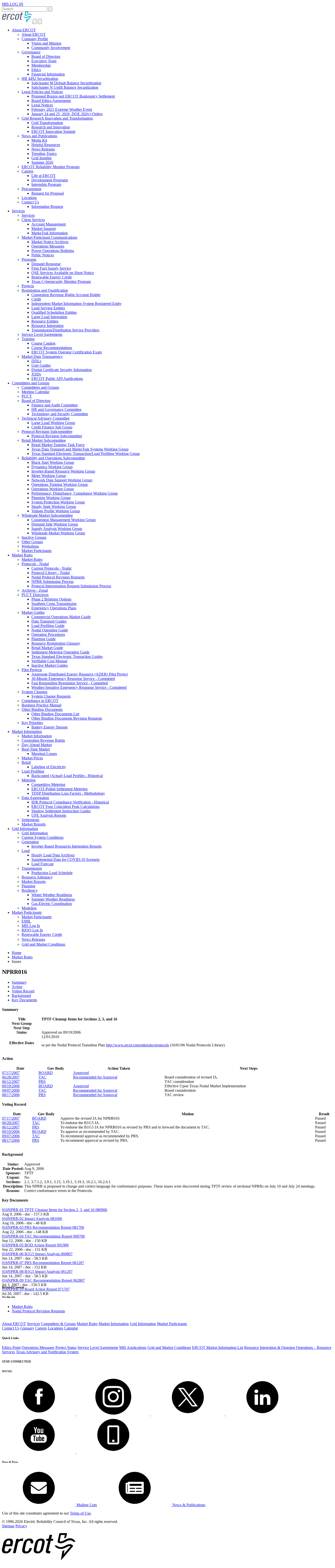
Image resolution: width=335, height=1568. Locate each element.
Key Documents (24, 1000)
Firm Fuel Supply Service (51, 268)
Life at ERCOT (43, 176)
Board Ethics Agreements (51, 101)
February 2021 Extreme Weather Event (61, 109)
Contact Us (30, 202)
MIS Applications (132, 1347)
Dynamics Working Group (52, 467)
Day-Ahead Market (37, 745)
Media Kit (39, 140)
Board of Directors (45, 56)
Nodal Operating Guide (49, 630)
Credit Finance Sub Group (51, 427)
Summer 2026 (42, 162)
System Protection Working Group (58, 502)
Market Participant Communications (49, 237)
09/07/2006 (11, 1090)
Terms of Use (80, 1513)
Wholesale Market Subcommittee (47, 515)
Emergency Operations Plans (53, 608)
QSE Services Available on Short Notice (62, 273)
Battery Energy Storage (49, 727)
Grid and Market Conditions (43, 944)
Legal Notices (42, 105)
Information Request (47, 206)
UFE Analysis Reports (48, 815)
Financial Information (48, 74)
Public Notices (42, 255)
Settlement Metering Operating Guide (60, 652)
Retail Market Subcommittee (44, 440)
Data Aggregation (35, 798)
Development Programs (49, 180)
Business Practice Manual (41, 705)
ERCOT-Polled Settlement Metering (59, 789)
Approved (81, 1073)
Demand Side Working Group (54, 524)
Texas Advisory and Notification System (47, 1352)
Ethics (36, 70)
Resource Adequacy (37, 877)
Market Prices (32, 758)
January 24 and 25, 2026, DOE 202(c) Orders (67, 114)
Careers (27, 171)
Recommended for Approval (95, 1077)
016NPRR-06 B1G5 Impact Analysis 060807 (37, 1254)
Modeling (29, 908)
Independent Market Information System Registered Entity (76, 303)
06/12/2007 (11, 1081)
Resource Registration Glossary (55, 643)
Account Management (48, 224)
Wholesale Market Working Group (58, 533)
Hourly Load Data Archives (53, 855)
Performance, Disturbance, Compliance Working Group (74, 493)
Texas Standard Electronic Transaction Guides (67, 656)
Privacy (21, 1526)
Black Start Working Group (52, 462)
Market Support (43, 228)
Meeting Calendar (35, 392)
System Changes (34, 692)
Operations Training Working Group (59, 484)
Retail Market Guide (47, 648)
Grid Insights (41, 158)
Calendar (71, 1328)
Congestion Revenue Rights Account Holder (66, 295)
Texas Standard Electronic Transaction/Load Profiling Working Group (85, 454)
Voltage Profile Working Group (55, 511)
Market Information (27, 731)
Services (18, 211)
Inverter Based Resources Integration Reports (66, 846)
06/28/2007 (11, 1077)
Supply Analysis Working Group (56, 529)
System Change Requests (51, 696)
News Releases (43, 149)
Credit (36, 299)
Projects (28, 286)
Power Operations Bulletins (52, 251)
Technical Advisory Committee (46, 418)
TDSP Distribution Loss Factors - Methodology (68, 793)
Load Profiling (33, 771)
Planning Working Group (51, 498)
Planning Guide (43, 639)
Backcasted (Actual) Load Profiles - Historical (67, 776)
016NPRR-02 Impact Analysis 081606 (32, 1219)
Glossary (27, 1328)
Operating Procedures (48, 634)
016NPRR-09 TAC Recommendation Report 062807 (43, 1280)
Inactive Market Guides (49, 665)
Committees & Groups (58, 1324)
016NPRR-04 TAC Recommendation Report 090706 (43, 1236)
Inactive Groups (34, 537)
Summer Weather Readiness (53, 899)
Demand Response (46, 264)
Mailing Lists (86, 1505)
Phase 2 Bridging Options (51, 599)
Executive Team (43, 61)
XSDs (36, 374)
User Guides (41, 365)
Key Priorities (32, 723)
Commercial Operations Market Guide (61, 617)
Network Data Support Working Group (61, 480)
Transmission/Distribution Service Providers (65, 330)
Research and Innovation (50, 127)
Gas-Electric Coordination (51, 904)
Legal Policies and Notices (42, 92)
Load (26, 851)
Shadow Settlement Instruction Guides (61, 811)
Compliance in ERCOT (40, 701)
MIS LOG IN (12, 4)
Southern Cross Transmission (54, 604)
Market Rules (22, 555)
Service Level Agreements (42, 334)
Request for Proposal (47, 193)
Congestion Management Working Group (63, 520)
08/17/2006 (11, 1095)
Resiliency (30, 890)
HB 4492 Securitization (40, 78)
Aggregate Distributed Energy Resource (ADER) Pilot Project (79, 674)
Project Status (66, 1347)
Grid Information (25, 829)
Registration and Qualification (45, 290)
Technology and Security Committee (59, 414)
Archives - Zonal (35, 590)
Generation (30, 842)
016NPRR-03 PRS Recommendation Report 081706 (43, 1227)
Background (21, 995)
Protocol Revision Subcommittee (47, 431)
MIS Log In (31, 926)
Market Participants (37, 551)
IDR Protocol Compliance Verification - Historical (70, 802)
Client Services (33, 220)
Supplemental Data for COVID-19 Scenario (65, 859)
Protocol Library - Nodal (50, 573)
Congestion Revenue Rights (43, 740)
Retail (26, 762)
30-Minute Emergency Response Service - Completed (73, 679)
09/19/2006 (11, 1086)
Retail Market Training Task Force (58, 445)
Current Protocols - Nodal (51, 568)
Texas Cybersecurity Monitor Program (61, 281)
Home (16, 953)
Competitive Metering (48, 784)
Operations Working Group (52, 489)
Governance (31, 52)
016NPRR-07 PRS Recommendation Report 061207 (43, 1263)
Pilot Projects (32, 670)
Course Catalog (43, 343)
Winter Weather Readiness (51, 895)
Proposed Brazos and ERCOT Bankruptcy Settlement (73, 96)
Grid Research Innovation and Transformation (57, 118)
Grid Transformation (47, 123)
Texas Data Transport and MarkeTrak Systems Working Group (80, 449)
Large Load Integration (49, 317)
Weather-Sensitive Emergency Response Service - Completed (79, 687)
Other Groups (32, 542)
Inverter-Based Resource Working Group (63, 471)
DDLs (36, 361)
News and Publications (39, 136)
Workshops (30, 546)
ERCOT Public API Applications (57, 378)
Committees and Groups (30, 383)
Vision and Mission (46, 43)
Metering (29, 780)
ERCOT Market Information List (217, 1347)
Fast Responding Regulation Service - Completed (69, 683)
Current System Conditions (43, 837)
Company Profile (35, 39)
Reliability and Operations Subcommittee (53, 458)
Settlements (30, 820)
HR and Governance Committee (56, 409)
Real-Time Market (36, 749)
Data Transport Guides (48, 621)
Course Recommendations (51, 348)
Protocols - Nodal (35, 564)
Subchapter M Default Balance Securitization (66, 83)
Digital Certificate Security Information (61, 370)
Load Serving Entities (48, 308)
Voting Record (23, 991)
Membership (41, 65)
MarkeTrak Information (49, 233)
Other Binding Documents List (55, 714)
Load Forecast (42, 864)
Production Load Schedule (52, 873)
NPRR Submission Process (52, 581)
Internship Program (46, 184)
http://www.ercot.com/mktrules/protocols (137, 1045)
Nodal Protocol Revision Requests (58, 577)
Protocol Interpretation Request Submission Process (71, 586)
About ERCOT (24, 30)
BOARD (46, 1073)
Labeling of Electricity (48, 767)
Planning (28, 886)
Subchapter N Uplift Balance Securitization (64, 87)
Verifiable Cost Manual (49, 661)
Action (17, 987)
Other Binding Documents (42, 709)
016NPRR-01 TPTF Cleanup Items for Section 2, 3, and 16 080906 (54, 1210)
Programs (29, 259)
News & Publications (188, 1505)
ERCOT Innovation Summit (53, 131)
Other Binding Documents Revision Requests (66, 718)
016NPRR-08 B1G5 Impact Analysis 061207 (37, 1271)
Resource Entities (44, 321)
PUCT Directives (35, 595)
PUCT (27, 396)
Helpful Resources (45, 145)
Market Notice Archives (49, 242)
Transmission (32, 868)
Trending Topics (44, 153)
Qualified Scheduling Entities (54, 312)
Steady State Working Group (53, 506)
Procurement (31, 189)
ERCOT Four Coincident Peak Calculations (65, 806)
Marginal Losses (44, 754)
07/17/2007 (11, 1073)
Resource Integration (47, 326)
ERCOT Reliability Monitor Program (50, 167)
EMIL (26, 921)
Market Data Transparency (42, 356)
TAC (42, 1077)
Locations (29, 198)
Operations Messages (47, 246)
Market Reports (34, 824)
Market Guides (33, 612)
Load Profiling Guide (47, 626)
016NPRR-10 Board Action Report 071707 (36, 1289)
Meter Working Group (48, 476)
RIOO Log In (32, 930)
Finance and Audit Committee (54, 405)
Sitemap (8, 1526)
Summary (19, 982)
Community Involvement (50, 48)
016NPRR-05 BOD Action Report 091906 (35, 1245)
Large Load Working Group (53, 423)
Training (28, 339)
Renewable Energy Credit (51, 277)
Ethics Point (11, 1347)
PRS (42, 1081)
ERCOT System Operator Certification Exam (66, 352)
